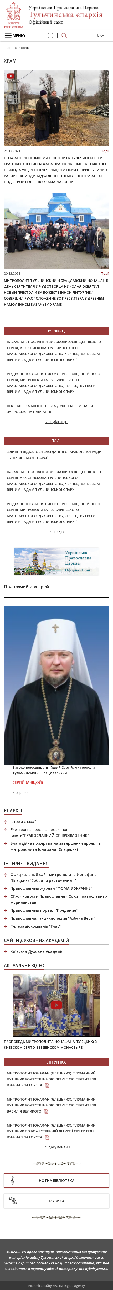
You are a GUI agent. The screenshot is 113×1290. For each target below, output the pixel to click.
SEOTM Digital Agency (69, 1286)
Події (105, 151)
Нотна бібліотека (56, 1180)
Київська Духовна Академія (37, 951)
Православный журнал (51, 888)
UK (99, 35)
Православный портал (44, 910)
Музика (56, 1200)
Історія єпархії (23, 821)
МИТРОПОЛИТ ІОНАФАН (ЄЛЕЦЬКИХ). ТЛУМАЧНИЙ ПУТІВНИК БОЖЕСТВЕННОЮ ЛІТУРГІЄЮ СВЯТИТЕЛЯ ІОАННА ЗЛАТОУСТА (51, 1079)
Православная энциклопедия (53, 918)
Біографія (20, 792)
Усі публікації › (56, 421)
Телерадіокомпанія (36, 926)
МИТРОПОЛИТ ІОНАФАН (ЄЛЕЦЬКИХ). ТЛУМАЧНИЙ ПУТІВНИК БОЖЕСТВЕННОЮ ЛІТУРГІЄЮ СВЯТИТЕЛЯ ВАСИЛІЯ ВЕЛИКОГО (51, 1105)
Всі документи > (57, 1147)
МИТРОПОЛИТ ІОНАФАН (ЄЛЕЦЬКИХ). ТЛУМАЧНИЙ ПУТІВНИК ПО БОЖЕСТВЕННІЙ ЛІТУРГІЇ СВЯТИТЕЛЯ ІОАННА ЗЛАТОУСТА (51, 1131)
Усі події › (56, 531)
